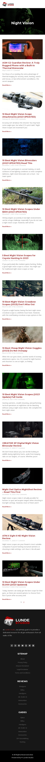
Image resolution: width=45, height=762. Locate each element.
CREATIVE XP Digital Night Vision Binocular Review (20, 444)
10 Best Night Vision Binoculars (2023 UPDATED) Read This (19, 161)
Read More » (6, 85)
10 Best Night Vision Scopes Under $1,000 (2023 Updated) (21, 583)
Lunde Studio (10, 630)
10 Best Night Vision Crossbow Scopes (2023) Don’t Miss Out (19, 303)
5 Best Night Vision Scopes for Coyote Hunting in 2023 (19, 256)
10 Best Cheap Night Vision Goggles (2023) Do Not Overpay (22, 349)
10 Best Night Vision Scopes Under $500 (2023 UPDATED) (21, 210)
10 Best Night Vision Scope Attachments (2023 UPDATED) (19, 115)
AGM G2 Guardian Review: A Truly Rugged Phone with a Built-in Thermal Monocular (21, 65)
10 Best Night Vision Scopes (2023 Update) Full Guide (21, 395)
